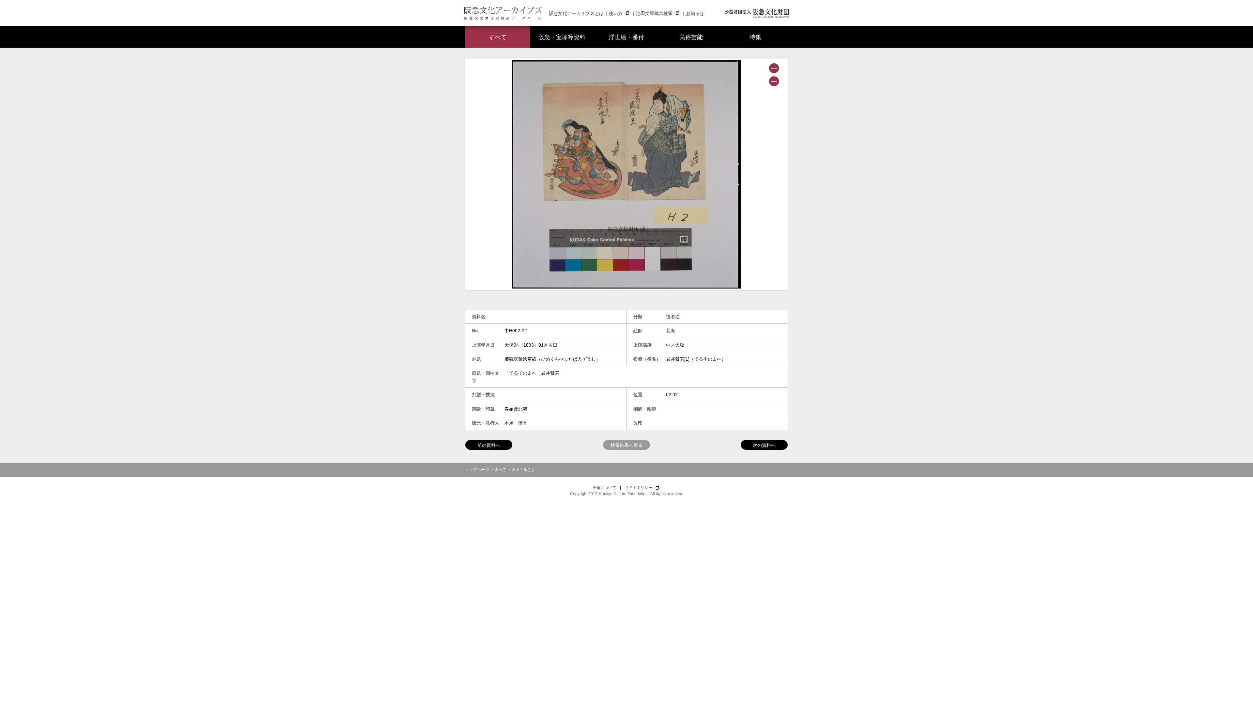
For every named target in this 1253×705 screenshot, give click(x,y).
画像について (604, 487)
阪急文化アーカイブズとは (576, 13)
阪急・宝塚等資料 (561, 37)
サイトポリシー (638, 487)
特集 (755, 37)
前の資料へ (488, 445)
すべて (497, 37)
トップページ (477, 469)
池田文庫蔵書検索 (654, 13)
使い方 (616, 13)
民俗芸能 (691, 37)
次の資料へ (764, 445)
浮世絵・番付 (626, 37)
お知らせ (695, 13)
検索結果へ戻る (626, 445)
